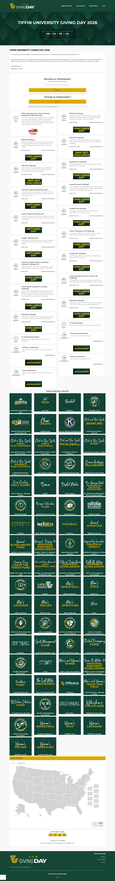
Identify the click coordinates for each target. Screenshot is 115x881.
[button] (64, 834)
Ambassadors (66, 6)
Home (103, 862)
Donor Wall (93, 6)
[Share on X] (55, 834)
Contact (103, 857)
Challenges (80, 6)
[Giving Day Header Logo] (22, 6)
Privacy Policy (101, 859)
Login (57, 877)
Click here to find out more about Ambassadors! (43, 106)
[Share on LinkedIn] (60, 834)
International (21, 763)
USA (13, 763)
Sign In (57, 102)
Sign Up (58, 90)
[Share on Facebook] (51, 834)
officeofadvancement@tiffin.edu (64, 843)
